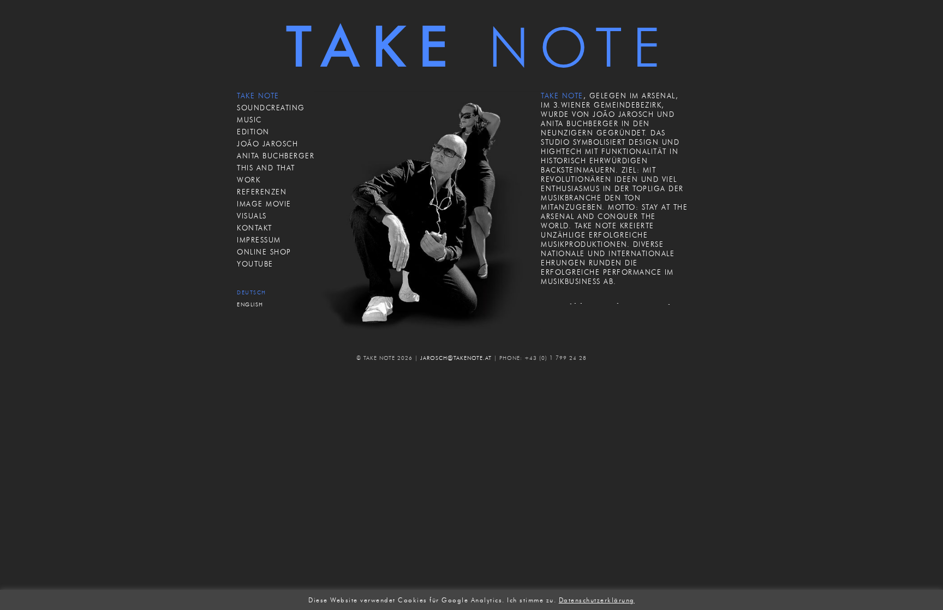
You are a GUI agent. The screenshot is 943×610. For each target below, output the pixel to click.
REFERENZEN (262, 191)
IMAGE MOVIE (264, 203)
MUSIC (249, 119)
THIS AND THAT (266, 167)
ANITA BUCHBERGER (275, 155)
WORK (248, 179)
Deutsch (251, 292)
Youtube (255, 263)
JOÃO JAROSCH (267, 143)
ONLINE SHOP (264, 251)
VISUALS (252, 215)
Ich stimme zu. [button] (531, 600)
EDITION (253, 131)
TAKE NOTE (258, 95)
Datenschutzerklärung (597, 600)
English (250, 304)
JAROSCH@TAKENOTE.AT (456, 358)
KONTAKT (254, 227)
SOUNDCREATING (271, 107)
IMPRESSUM (259, 239)
